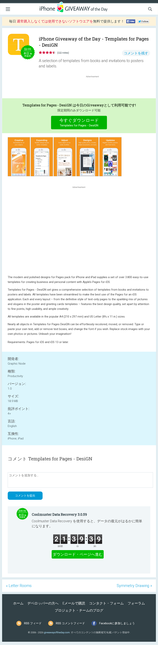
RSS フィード (33, 623)
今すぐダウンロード (79, 122)
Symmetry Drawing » (134, 585)
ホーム (18, 603)
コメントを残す (136, 53)
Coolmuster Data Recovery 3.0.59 (59, 514)
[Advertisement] (94, 87)
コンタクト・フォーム (106, 603)
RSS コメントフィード (70, 623)
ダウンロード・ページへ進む (78, 554)
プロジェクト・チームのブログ (79, 610)
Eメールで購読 (73, 603)
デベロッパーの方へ (43, 603)
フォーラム (136, 603)
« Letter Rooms (19, 585)
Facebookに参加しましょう (117, 623)
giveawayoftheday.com (57, 632)
